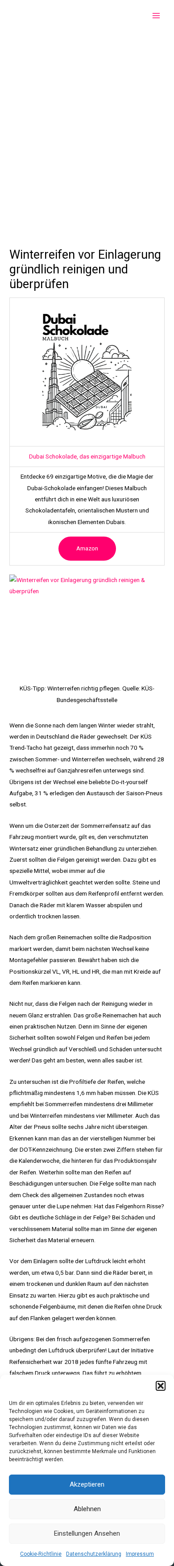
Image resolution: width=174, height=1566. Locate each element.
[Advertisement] (87, 123)
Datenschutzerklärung (93, 1554)
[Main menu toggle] (156, 16)
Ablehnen (87, 1509)
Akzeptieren (87, 1484)
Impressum (140, 1554)
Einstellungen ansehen (87, 1533)
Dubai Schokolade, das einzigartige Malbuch (87, 456)
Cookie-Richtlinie (41, 1554)
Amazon (87, 548)
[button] (160, 1385)
